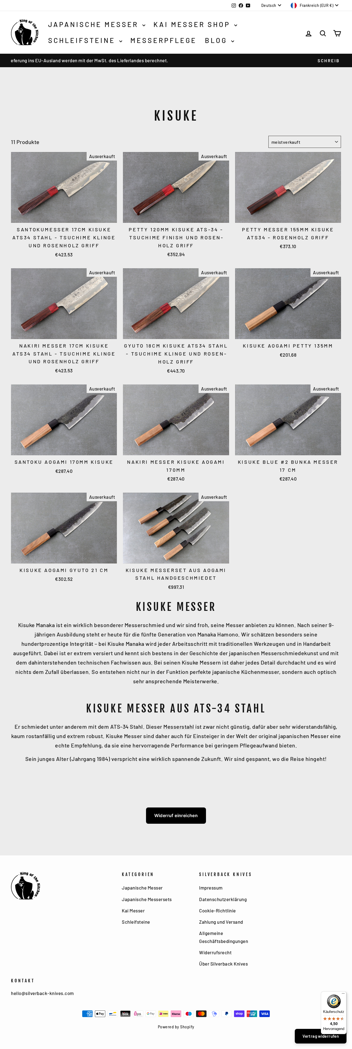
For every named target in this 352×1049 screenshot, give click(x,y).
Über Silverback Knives (223, 963)
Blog (217, 40)
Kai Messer (133, 910)
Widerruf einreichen (176, 815)
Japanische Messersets (147, 899)
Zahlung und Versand (221, 922)
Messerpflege (163, 40)
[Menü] (343, 994)
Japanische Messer (94, 24)
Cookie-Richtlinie (217, 910)
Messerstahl (179, 726)
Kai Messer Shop (193, 24)
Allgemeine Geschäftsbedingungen (223, 937)
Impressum (211, 887)
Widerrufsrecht (215, 952)
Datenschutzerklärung (223, 899)
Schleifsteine (83, 40)
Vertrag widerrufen (320, 1036)
